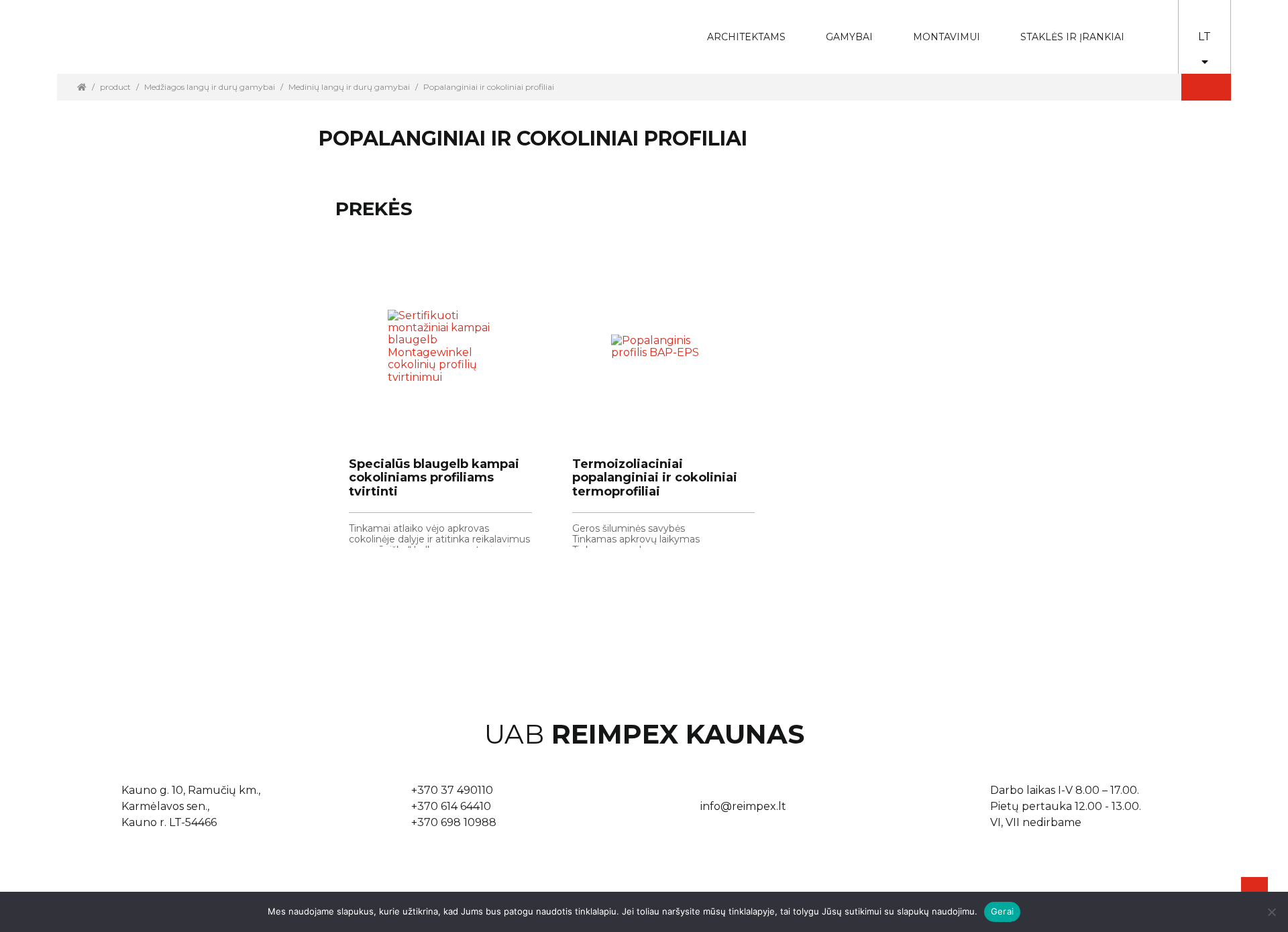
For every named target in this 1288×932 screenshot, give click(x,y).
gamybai (840, 28)
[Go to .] (82, 87)
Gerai (1002, 911)
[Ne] (1271, 912)
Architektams (736, 28)
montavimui (936, 28)
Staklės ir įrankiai (1072, 37)
